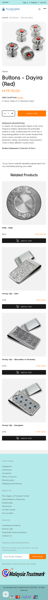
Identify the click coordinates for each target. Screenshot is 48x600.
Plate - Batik (7, 228)
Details (20, 97)
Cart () (43, 2)
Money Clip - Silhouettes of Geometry (18, 359)
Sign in (25, 2)
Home (5, 18)
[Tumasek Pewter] (11, 9)
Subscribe (37, 556)
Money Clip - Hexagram (12, 425)
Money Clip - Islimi (10, 294)
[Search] (39, 9)
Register (34, 2)
